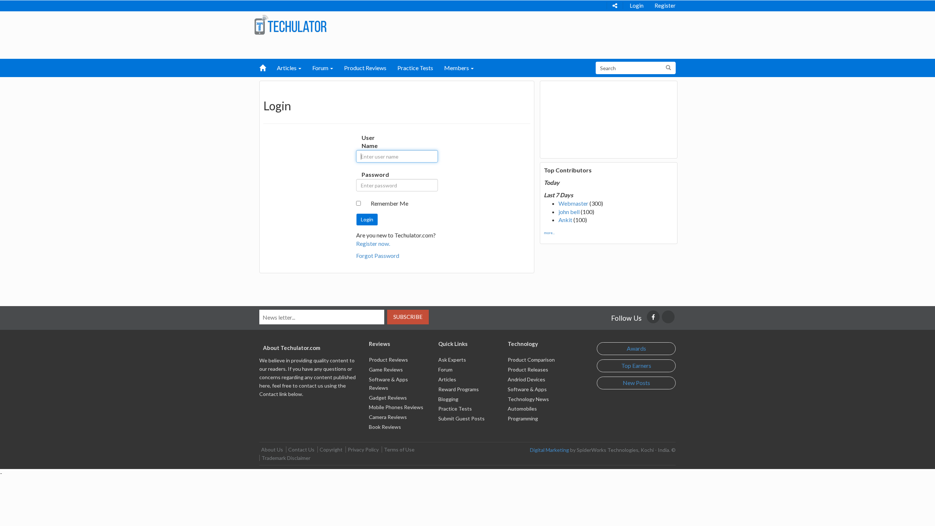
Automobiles (522, 408)
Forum (445, 369)
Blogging (448, 399)
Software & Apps (527, 389)
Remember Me (389, 203)
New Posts (636, 382)
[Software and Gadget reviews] (290, 24)
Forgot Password (377, 255)
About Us (272, 449)
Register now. (373, 243)
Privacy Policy (363, 449)
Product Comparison (531, 360)
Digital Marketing (549, 450)
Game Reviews (386, 369)
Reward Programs (458, 389)
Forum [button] (320, 67)
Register (665, 5)
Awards (636, 348)
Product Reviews (365, 67)
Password (369, 174)
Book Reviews (385, 427)
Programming (523, 418)
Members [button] (457, 67)
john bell (569, 211)
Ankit (565, 219)
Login (637, 5)
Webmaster (573, 203)
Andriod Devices (526, 379)
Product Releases (528, 369)
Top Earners (636, 365)
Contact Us (301, 449)
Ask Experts (452, 360)
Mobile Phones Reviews (396, 407)
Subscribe (408, 316)
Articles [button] (287, 67)
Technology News (528, 399)
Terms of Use (399, 449)
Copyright (331, 449)
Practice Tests (415, 67)
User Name (369, 141)
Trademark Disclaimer (286, 458)
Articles (447, 379)
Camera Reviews (388, 417)
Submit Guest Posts (461, 418)
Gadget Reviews (388, 397)
